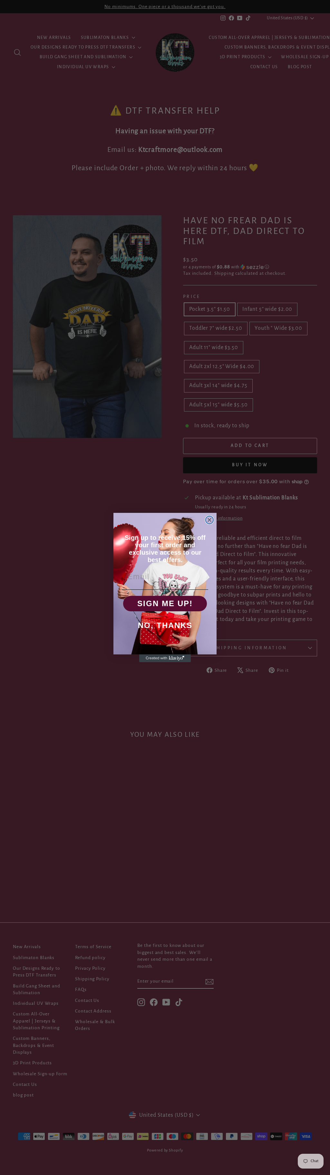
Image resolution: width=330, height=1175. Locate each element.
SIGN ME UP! (165, 603)
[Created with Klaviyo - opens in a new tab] (165, 658)
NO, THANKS (165, 625)
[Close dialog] (209, 520)
